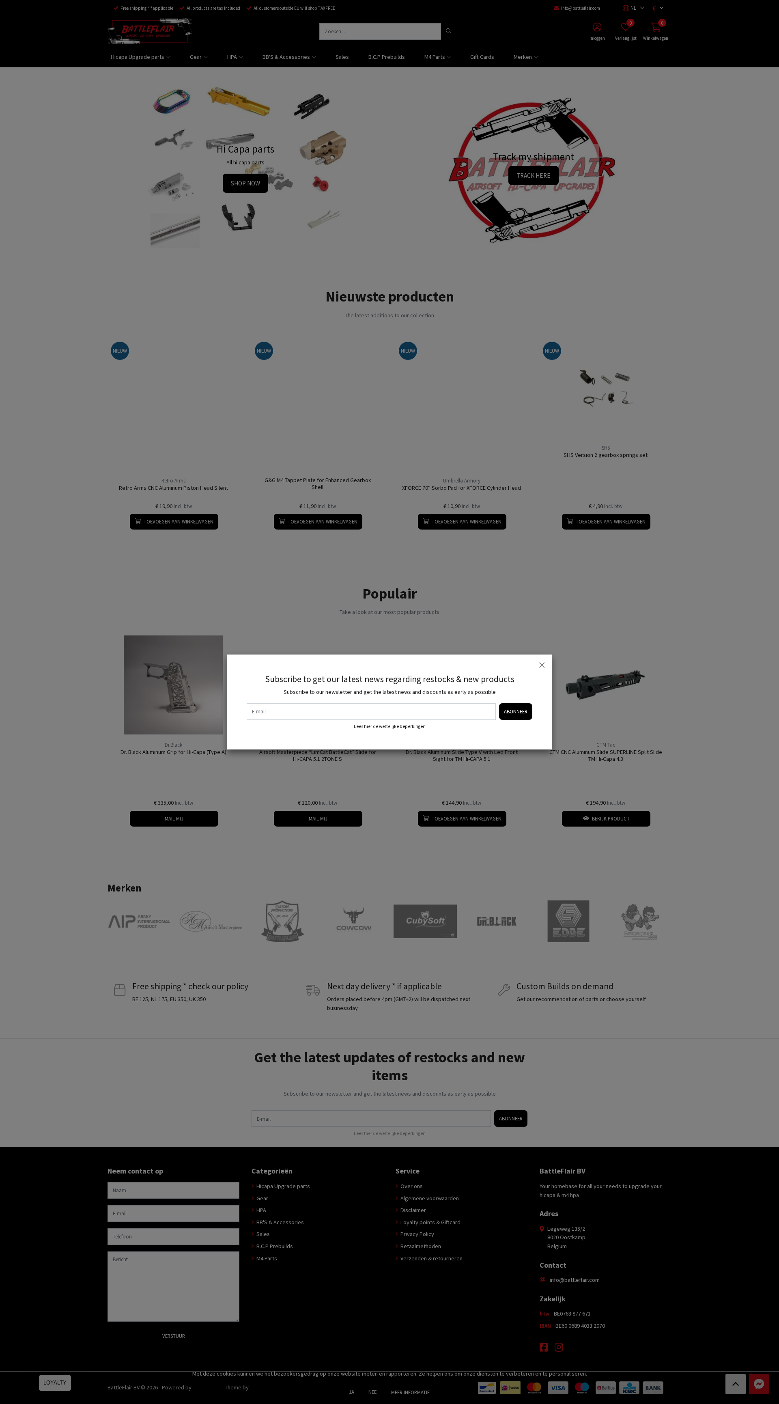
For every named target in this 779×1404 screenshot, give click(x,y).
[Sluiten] (542, 665)
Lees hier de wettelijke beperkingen (390, 726)
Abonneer (515, 711)
